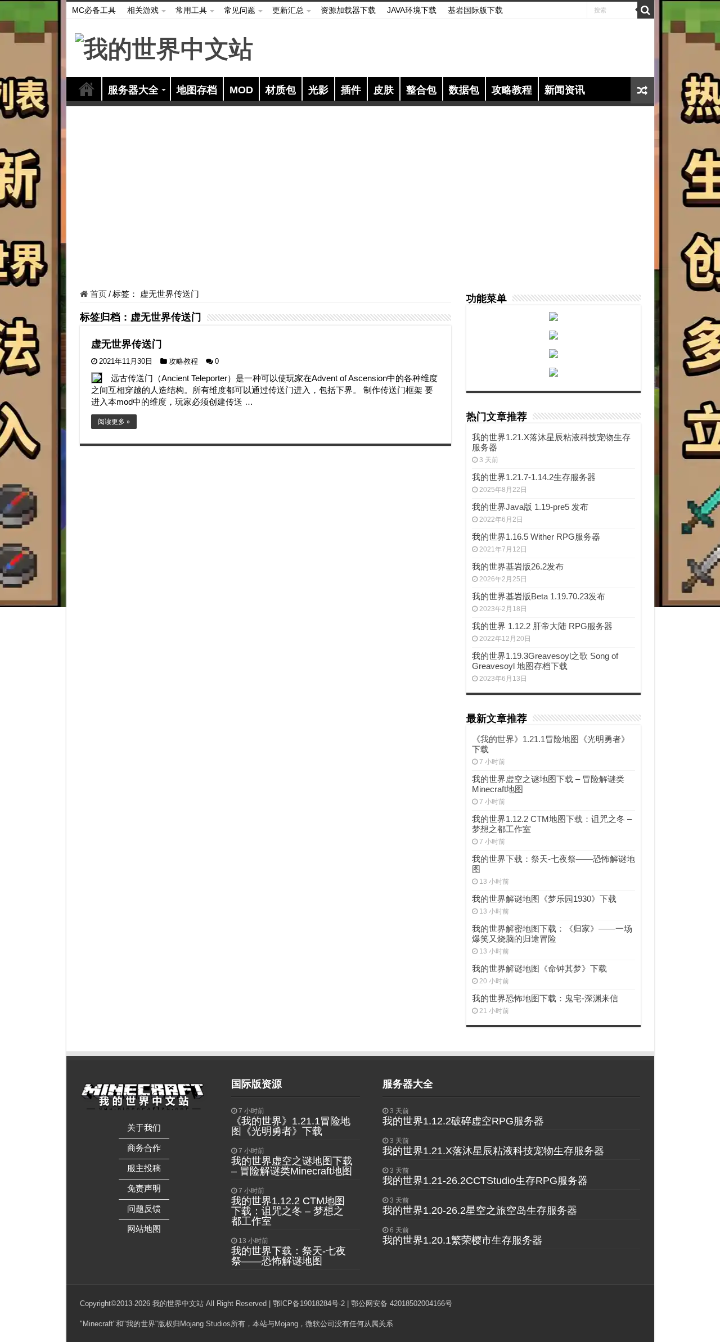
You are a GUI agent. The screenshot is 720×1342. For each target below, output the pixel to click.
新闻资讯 (564, 90)
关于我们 (144, 1127)
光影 (318, 90)
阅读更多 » (114, 422)
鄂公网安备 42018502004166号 (401, 1303)
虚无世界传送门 (126, 344)
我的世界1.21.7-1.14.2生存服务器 (534, 477)
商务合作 (144, 1148)
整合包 (421, 90)
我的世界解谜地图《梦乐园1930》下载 (544, 898)
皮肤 (384, 90)
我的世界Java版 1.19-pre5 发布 (530, 507)
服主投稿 (144, 1168)
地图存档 (197, 90)
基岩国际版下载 (475, 10)
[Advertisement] (360, 199)
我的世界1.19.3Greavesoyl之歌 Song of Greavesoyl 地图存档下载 (545, 661)
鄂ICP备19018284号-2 (309, 1303)
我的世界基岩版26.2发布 (518, 566)
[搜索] (645, 10)
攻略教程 (512, 90)
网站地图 (144, 1228)
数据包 (464, 90)
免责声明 (144, 1188)
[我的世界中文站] (164, 47)
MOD (241, 90)
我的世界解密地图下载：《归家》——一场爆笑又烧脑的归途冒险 (552, 933)
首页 (86, 89)
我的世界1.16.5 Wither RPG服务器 (536, 536)
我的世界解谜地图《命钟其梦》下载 (539, 968)
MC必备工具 (94, 10)
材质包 (281, 90)
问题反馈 (144, 1208)
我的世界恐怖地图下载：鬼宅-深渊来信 (545, 998)
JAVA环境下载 (411, 10)
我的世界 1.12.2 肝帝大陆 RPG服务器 (542, 626)
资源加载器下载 (348, 10)
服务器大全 (133, 90)
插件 (351, 90)
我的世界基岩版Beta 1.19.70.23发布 (538, 596)
